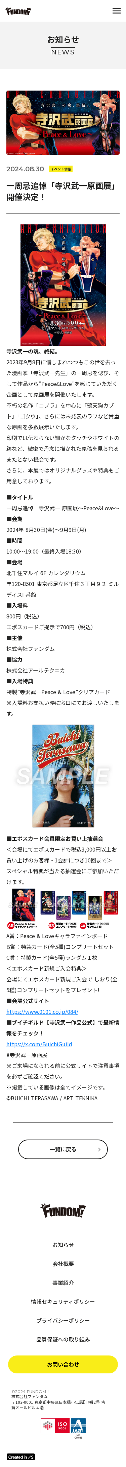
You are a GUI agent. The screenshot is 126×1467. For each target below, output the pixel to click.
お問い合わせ (63, 1364)
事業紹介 (63, 1282)
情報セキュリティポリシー (63, 1301)
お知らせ (63, 1244)
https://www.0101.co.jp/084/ (42, 1011)
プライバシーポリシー (63, 1320)
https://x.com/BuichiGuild (39, 1044)
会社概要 (63, 1263)
